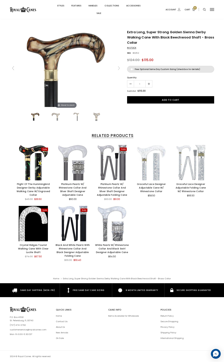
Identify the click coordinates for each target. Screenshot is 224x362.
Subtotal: (131, 91)
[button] (216, 354)
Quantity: (132, 77)
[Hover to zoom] (66, 69)
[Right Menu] (212, 9)
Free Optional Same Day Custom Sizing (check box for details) (167, 69)
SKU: (129, 53)
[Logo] (29, 9)
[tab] (112, 135)
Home (56, 278)
